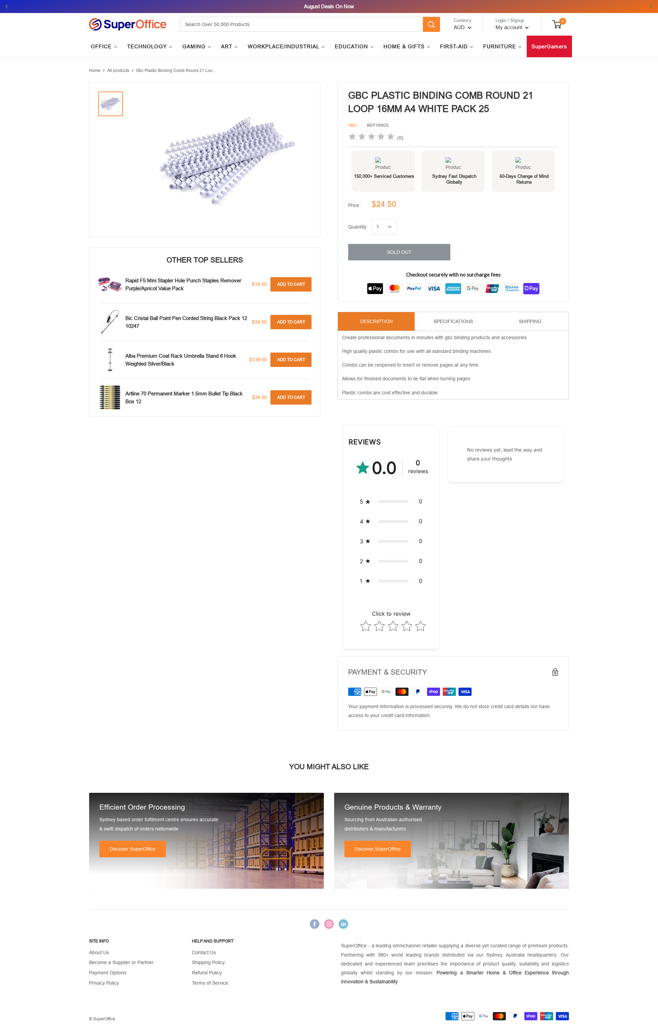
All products (118, 70)
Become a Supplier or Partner (121, 962)
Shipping (530, 321)
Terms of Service (210, 983)
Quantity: (358, 227)
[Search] (431, 24)
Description (376, 321)
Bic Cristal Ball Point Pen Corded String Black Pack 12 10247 (186, 322)
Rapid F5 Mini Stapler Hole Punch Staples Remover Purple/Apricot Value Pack (183, 284)
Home (94, 70)
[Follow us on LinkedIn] (343, 924)
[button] (391, 501)
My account (509, 27)
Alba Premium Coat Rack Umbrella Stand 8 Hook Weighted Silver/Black (180, 360)
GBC (352, 125)
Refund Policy (207, 972)
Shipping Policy (208, 962)
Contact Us (204, 952)
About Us (99, 952)
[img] (371, 138)
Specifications (453, 321)
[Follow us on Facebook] (314, 924)
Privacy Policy (104, 983)
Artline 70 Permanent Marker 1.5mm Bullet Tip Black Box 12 (184, 397)
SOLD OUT (399, 252)
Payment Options (107, 972)
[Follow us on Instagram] (329, 924)
